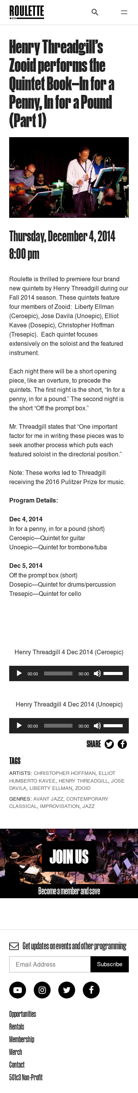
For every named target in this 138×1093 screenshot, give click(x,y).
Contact (17, 1065)
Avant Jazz (48, 798)
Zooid (82, 788)
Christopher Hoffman (64, 773)
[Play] (19, 673)
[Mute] (97, 673)
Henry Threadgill (83, 780)
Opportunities (22, 1014)
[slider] (114, 673)
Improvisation (59, 806)
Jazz (88, 806)
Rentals (16, 1027)
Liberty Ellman (51, 788)
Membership (21, 1039)
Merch (15, 1052)
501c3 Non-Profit (26, 1077)
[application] (69, 673)
